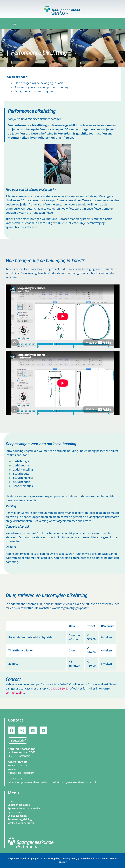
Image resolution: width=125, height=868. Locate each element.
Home (11, 801)
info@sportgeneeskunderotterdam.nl (30, 782)
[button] (15, 23)
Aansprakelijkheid (16, 858)
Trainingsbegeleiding (20, 819)
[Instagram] (22, 730)
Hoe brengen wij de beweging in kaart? (39, 83)
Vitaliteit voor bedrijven (21, 823)
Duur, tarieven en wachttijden (34, 91)
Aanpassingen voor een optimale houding (41, 87)
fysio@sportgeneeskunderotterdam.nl (74, 782)
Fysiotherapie (15, 812)
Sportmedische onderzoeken (24, 808)
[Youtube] (43, 730)
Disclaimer (102, 858)
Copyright (33, 858)
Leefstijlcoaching (17, 815)
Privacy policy (69, 858)
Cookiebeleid (87, 858)
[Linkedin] (33, 730)
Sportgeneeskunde (19, 804)
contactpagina (15, 692)
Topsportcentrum (18, 765)
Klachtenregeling (50, 858)
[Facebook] (11, 730)
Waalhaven (14, 769)
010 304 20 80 (59, 688)
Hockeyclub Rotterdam (21, 772)
